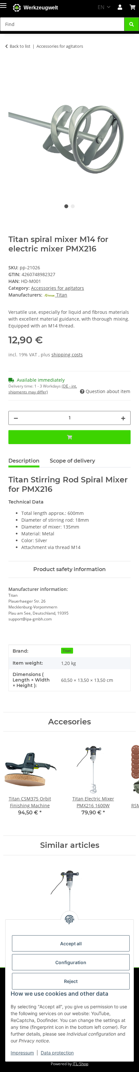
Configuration (70, 962)
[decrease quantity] (16, 418)
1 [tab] (66, 206)
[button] (120, 7)
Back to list (20, 46)
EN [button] (101, 7)
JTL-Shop (80, 1063)
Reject (71, 981)
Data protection (57, 1052)
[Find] (131, 24)
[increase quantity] (123, 418)
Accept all (71, 943)
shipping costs (67, 354)
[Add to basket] (13, 66)
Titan (67, 650)
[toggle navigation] (3, 4)
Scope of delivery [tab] (72, 461)
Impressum (22, 1052)
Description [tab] (23, 461)
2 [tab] (73, 206)
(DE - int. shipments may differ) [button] (42, 389)
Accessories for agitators (57, 288)
